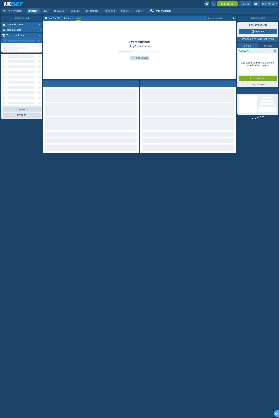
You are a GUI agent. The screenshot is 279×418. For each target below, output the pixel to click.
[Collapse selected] (36, 68)
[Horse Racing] (52, 18)
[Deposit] (213, 3)
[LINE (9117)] (46, 18)
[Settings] (256, 3)
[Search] (233, 18)
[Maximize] (39, 24)
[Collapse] (39, 217)
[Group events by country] (40, 68)
